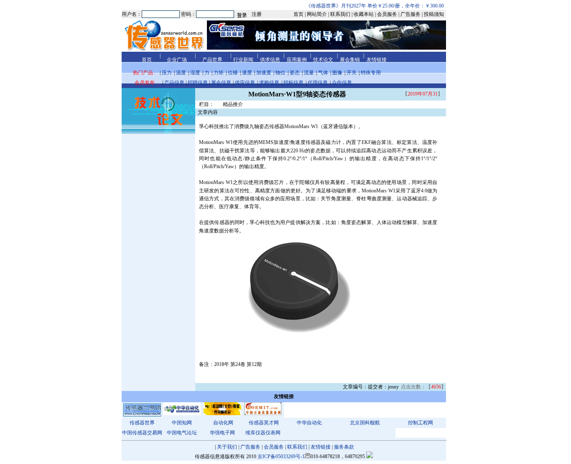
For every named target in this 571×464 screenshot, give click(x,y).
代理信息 (318, 83)
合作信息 (342, 83)
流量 (309, 73)
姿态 (295, 73)
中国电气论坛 (182, 433)
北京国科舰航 (365, 423)
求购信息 (269, 83)
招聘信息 (198, 83)
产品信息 (174, 83)
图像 (337, 73)
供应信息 (245, 83)
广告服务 (250, 447)
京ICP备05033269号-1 (281, 456)
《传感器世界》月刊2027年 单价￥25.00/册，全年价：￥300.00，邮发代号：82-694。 (395, 6)
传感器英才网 (264, 423)
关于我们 (227, 447)
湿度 (195, 73)
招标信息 (293, 83)
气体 (323, 73)
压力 (167, 73)
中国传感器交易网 (142, 433)
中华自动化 (309, 423)
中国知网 (182, 423)
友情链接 (321, 447)
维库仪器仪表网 (262, 433)
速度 (247, 73)
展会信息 (221, 83)
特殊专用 (371, 73)
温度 (181, 73)
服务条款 (344, 447)
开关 (352, 73)
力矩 (219, 73)
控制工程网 (420, 423)
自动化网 (223, 423)
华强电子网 (222, 433)
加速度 (263, 73)
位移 (233, 73)
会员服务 (274, 447)
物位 (280, 73)
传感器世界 (142, 423)
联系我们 (297, 447)
